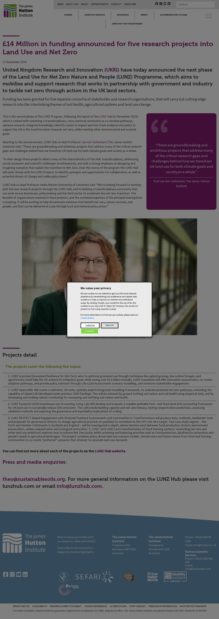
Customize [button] (90, 325)
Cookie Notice (87, 318)
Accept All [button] (89, 331)
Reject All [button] (110, 325)
